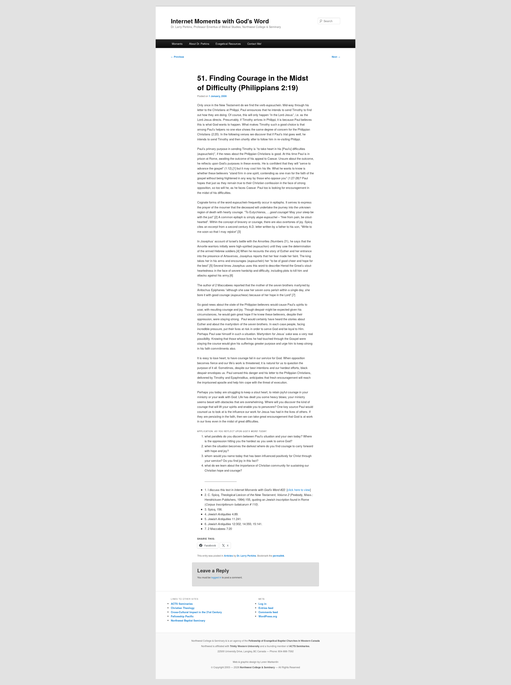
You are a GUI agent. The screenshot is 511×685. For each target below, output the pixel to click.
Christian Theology (182, 608)
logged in (216, 577)
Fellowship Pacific (182, 616)
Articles (228, 555)
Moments (177, 44)
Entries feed (265, 608)
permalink (278, 555)
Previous (177, 56)
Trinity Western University (244, 646)
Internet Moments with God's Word (220, 21)
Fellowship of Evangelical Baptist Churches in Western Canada (284, 640)
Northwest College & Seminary (257, 667)
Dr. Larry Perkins (246, 555)
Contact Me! (254, 44)
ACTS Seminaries (182, 604)
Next (336, 56)
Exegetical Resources (228, 44)
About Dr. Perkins (199, 44)
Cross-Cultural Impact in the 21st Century (196, 612)
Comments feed (268, 612)
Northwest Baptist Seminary (188, 620)
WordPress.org (267, 616)
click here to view (298, 490)
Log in (262, 604)
